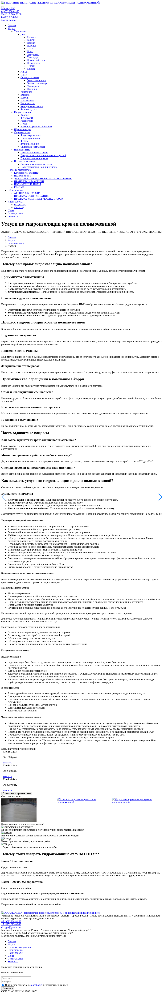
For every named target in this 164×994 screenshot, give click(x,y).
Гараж (23, 74)
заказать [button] (7, 762)
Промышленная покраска (34, 158)
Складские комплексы (32, 146)
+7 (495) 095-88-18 (11, 924)
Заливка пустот (28, 109)
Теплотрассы (27, 103)
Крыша (31, 68)
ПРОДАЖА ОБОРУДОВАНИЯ (31, 195)
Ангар (23, 71)
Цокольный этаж (36, 60)
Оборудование (16, 950)
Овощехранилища (37, 83)
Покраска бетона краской (34, 152)
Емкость (24, 94)
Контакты (13, 216)
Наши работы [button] (15, 201)
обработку (36, 985)
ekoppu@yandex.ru (11, 927)
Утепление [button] (20, 31)
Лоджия (31, 37)
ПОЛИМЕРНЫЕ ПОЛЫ (27, 184)
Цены (11, 210)
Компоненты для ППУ (26, 172)
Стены (30, 48)
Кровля (24, 115)
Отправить (8, 988)
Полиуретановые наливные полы (38, 167)
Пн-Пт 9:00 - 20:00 (11, 14)
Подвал (31, 42)
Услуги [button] (11, 28)
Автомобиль (27, 100)
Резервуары (26, 120)
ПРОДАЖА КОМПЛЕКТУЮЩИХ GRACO (38, 198)
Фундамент (33, 54)
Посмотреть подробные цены (17, 793)
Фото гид (19, 207)
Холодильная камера (31, 106)
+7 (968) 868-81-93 (11, 921)
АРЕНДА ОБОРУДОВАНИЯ (30, 193)
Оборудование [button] (16, 190)
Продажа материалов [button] (19, 169)
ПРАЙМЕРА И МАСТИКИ (29, 181)
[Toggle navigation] (2, 6)
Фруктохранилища (30, 135)
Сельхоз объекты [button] (29, 77)
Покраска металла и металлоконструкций (43, 155)
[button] (160, 497)
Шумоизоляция (22, 129)
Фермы (24, 141)
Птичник (32, 89)
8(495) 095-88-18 (10, 17)
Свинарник (33, 86)
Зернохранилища (36, 80)
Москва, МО (8, 8)
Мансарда (32, 57)
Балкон (31, 40)
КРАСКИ (19, 187)
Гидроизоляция (16, 243)
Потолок (31, 45)
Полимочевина (22, 175)
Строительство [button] (22, 132)
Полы (30, 51)
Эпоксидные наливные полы (36, 164)
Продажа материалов (19, 947)
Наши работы (15, 952)
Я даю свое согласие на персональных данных (36, 985)
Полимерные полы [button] (24, 161)
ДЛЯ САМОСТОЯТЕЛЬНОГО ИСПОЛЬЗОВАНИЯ (43, 178)
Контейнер (26, 91)
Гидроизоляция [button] (22, 112)
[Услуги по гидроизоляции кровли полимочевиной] (19, 821)
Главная (12, 25)
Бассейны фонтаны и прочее (36, 126)
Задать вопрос (9, 20)
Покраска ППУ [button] (22, 149)
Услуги (11, 240)
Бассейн (24, 97)
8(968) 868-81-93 (10, 11)
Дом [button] (22, 34)
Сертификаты (15, 213)
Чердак (31, 66)
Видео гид (19, 204)
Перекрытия (33, 63)
